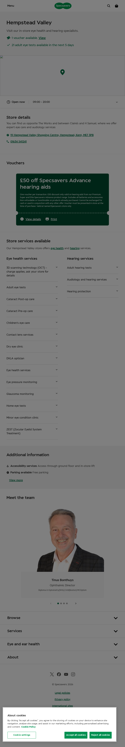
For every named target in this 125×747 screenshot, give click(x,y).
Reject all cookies (100, 735)
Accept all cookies (75, 735)
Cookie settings (21, 735)
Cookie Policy (28, 727)
